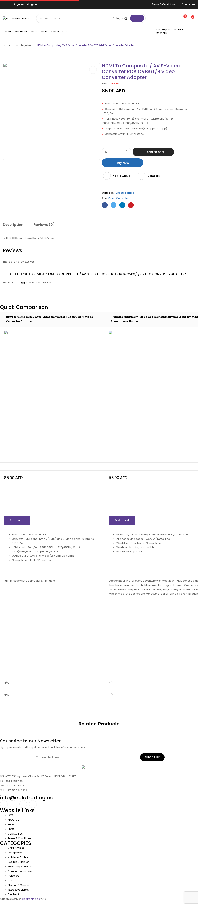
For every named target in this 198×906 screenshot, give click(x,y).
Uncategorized (23, 45)
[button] (191, 19)
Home (6, 45)
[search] (137, 18)
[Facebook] (105, 205)
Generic (115, 83)
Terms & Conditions (163, 4)
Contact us (188, 4)
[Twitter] (113, 205)
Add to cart (155, 152)
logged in (25, 282)
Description (13, 224)
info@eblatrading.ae (24, 4)
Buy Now (122, 163)
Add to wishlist (122, 176)
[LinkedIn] (122, 205)
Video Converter (118, 198)
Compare (153, 176)
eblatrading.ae (31, 899)
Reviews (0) (44, 224)
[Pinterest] (131, 205)
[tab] (13, 225)
